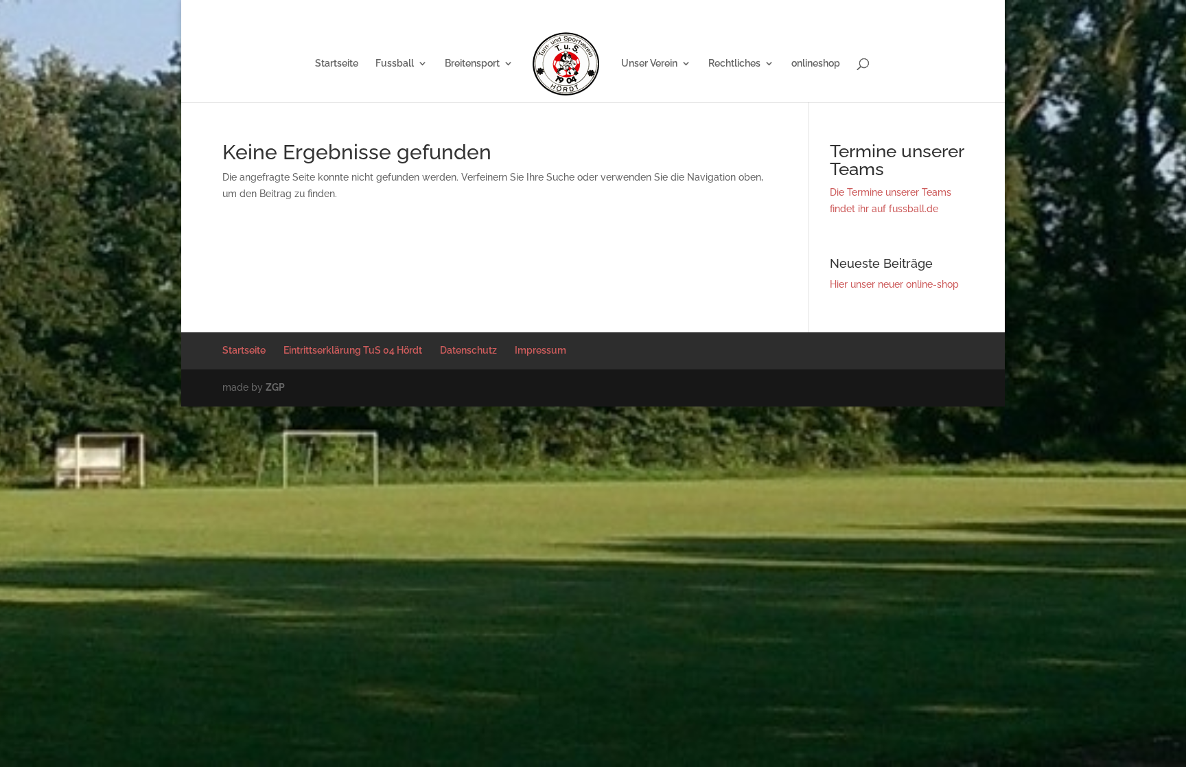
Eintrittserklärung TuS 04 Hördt (767, 10)
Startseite (678, 10)
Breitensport (472, 63)
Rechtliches (734, 63)
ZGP (275, 387)
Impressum (921, 10)
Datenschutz (863, 10)
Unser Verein (649, 63)
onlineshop (815, 63)
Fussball (394, 63)
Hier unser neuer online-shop (894, 284)
